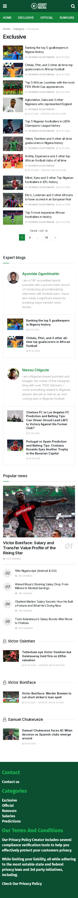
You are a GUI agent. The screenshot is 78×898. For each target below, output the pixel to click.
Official (46, 17)
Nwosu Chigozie (35, 370)
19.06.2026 (30, 743)
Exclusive (26, 17)
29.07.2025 (64, 92)
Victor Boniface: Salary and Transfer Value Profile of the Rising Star (29, 547)
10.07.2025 (64, 148)
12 (46, 237)
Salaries (8, 816)
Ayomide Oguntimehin (41, 57)
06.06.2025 (34, 458)
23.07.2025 (64, 131)
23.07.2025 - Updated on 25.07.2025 (46, 114)
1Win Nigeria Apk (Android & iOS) (36, 570)
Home (7, 17)
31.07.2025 (63, 57)
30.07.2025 (64, 74)
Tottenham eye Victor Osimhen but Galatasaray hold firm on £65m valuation (46, 656)
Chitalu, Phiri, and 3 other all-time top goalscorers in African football (48, 342)
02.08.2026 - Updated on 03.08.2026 (44, 665)
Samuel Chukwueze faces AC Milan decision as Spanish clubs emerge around (47, 734)
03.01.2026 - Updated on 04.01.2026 (44, 702)
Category (18, 28)
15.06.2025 (34, 433)
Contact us (10, 782)
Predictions (11, 821)
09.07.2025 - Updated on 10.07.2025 (46, 170)
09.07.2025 (64, 187)
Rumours (67, 17)
